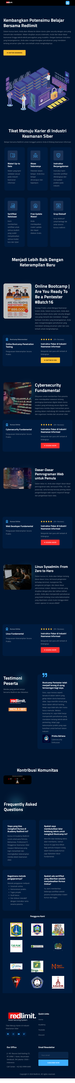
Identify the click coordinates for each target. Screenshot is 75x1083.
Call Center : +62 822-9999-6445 (19, 1067)
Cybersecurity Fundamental (48, 388)
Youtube (41, 1030)
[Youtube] (19, 1034)
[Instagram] (13, 1034)
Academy (41, 1025)
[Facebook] (8, 1034)
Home (40, 1019)
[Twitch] (24, 1034)
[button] (68, 3)
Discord (41, 1035)
